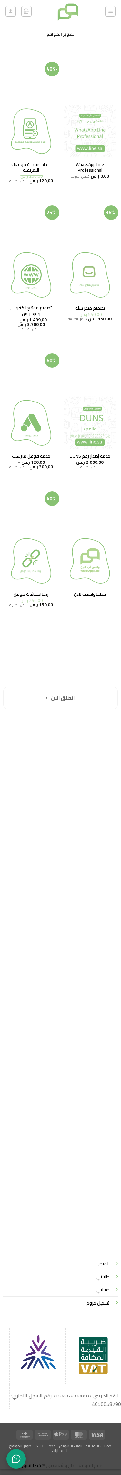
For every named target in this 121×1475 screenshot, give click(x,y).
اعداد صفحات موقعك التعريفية (31, 167)
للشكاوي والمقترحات (95, 732)
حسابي (103, 1289)
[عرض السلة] (26, 11)
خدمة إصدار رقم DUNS (90, 456)
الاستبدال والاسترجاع (95, 740)
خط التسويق (29, 1465)
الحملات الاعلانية (100, 1446)
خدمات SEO (46, 1446)
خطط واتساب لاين (90, 594)
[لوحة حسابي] (10, 11)
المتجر (104, 1263)
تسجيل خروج (98, 1303)
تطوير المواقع (21, 1446)
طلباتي (103, 1276)
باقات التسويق (71, 1446)
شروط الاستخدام (98, 748)
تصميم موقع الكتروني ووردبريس (31, 311)
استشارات (59, 1451)
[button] (110, 11)
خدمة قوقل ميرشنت (31, 456)
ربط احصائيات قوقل (31, 594)
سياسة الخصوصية (97, 724)
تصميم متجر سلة (90, 308)
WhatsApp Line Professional (90, 167)
